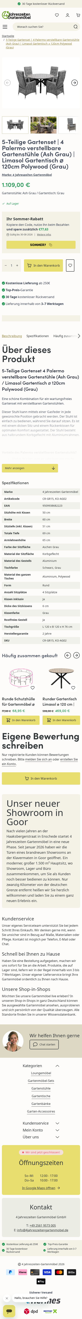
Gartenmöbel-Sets (41, 1081)
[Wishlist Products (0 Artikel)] (57, 15)
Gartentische (41, 1096)
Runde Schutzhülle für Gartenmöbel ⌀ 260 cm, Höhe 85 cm (20, 701)
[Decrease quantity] (6, 265)
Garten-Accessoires (41, 1111)
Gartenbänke (41, 1104)
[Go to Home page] (16, 15)
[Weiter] (75, 83)
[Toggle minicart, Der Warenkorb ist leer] (77, 15)
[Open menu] (5, 26)
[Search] (75, 26)
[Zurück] (7, 83)
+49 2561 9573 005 (43, 1225)
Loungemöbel (41, 1073)
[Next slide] (76, 655)
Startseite (8, 36)
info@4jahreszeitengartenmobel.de (42, 1230)
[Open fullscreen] (41, 82)
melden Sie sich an (38, 759)
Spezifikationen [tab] (38, 336)
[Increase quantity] (17, 265)
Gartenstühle (41, 1088)
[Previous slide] (67, 655)
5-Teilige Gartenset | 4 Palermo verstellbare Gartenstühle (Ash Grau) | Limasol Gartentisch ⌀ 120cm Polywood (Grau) (42, 43)
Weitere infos (44, 234)
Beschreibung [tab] (12, 336)
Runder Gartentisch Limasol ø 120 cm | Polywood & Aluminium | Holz (60, 701)
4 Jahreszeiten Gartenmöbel (32, 174)
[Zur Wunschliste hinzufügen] (70, 265)
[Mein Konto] (67, 15)
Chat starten (47, 1044)
